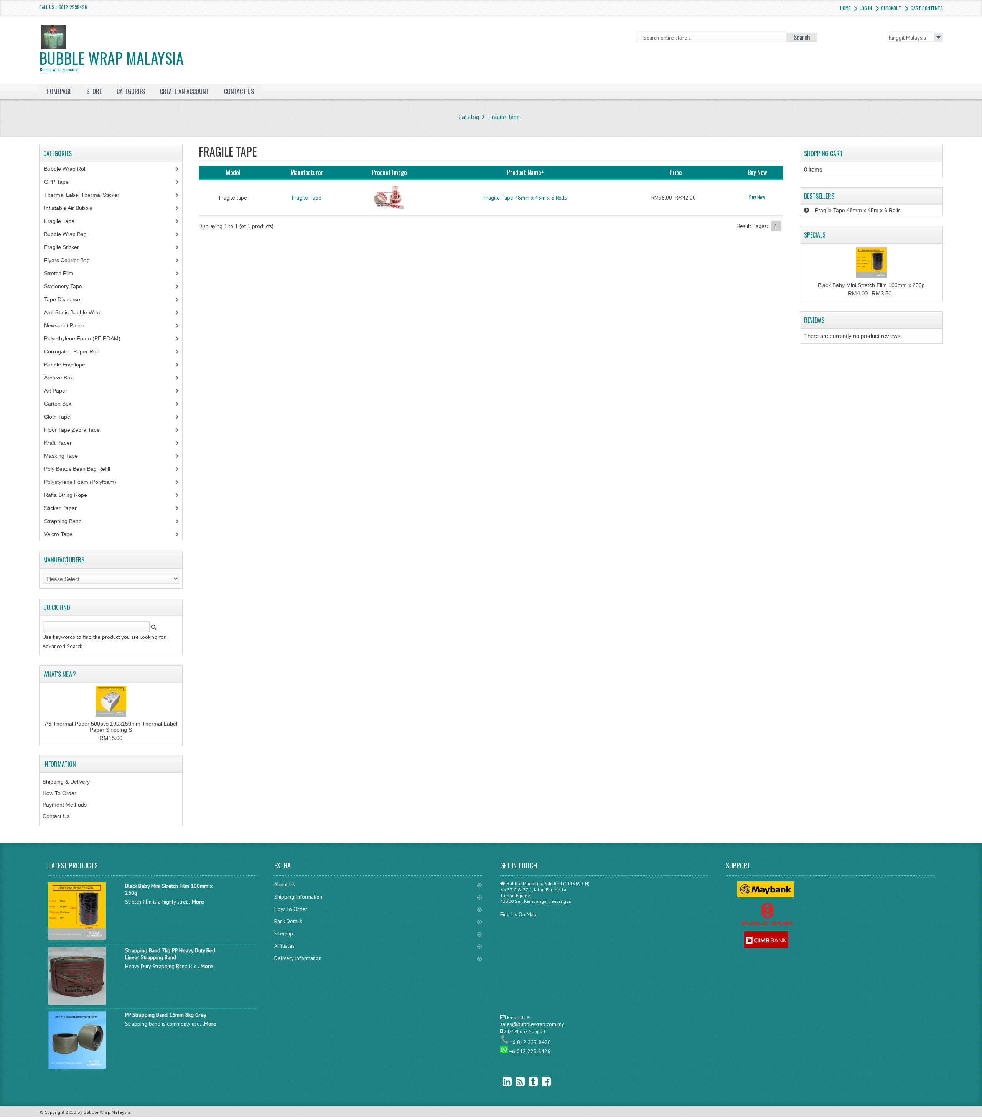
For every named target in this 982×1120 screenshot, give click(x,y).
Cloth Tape (61, 417)
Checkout (891, 8)
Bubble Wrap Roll (69, 169)
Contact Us (56, 816)
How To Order (59, 793)
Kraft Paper (62, 443)
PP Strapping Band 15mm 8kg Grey (165, 1014)
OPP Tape (60, 182)
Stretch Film (64, 273)
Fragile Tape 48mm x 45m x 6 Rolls (525, 197)
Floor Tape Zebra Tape (76, 430)
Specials (814, 234)
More (198, 901)
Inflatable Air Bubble (72, 208)
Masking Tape (65, 456)
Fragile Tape (504, 116)
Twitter (527, 1081)
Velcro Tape (58, 534)
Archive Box (62, 377)
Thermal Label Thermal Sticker (86, 195)
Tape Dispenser (67, 299)
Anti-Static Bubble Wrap (77, 312)
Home (845, 8)
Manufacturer (307, 172)
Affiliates (284, 945)
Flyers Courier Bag (71, 260)
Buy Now (757, 197)
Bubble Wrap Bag (71, 234)
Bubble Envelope (69, 364)
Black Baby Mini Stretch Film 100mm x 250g (871, 285)
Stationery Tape (67, 286)
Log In (866, 8)
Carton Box (63, 404)
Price (675, 172)
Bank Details (288, 921)
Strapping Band (67, 521)
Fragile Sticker (65, 247)
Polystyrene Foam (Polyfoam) (84, 482)
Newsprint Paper (68, 325)
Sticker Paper (66, 508)
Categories (131, 91)
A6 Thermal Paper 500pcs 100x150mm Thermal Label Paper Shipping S (111, 727)
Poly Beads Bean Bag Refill (81, 469)
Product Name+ (525, 172)
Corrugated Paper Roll (75, 351)
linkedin (501, 1081)
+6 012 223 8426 (530, 1042)
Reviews (814, 320)
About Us (284, 884)
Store (94, 91)
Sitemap (283, 933)
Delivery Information (297, 958)
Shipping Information (298, 896)
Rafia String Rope (70, 495)
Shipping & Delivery (66, 782)
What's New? (59, 674)
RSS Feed (514, 1081)
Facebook (540, 1081)
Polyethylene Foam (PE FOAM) (86, 338)
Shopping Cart (823, 153)
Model (233, 172)
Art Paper (61, 391)
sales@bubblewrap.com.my (532, 1024)
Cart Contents (927, 8)
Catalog (468, 116)
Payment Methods (65, 805)
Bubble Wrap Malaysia (111, 59)
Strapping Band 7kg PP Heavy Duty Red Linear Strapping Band (170, 954)
